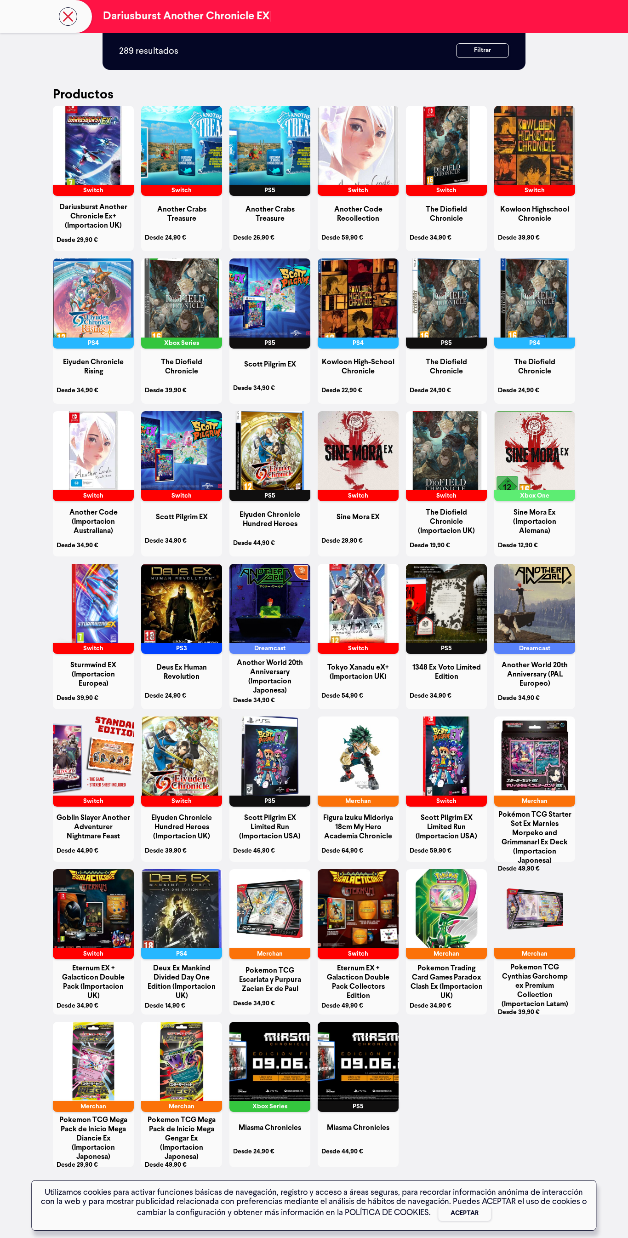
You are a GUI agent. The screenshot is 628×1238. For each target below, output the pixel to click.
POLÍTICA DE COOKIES (387, 1213)
